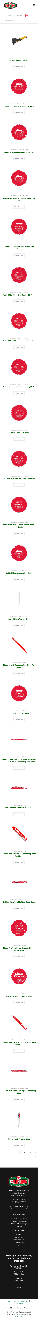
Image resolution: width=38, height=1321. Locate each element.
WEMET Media (19, 1316)
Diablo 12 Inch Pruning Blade (19, 619)
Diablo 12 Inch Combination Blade (19, 573)
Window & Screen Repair (18, 1221)
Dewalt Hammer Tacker (19, 60)
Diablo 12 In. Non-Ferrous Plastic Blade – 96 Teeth (19, 526)
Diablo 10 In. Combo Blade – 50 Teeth (19, 152)
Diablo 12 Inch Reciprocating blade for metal (19, 666)
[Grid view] (27, 15)
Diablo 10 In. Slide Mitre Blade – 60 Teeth (19, 295)
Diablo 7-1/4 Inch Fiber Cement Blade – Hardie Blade (19, 949)
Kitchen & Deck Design (19, 1224)
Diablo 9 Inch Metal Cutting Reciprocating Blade (19, 1092)
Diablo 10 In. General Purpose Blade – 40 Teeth (19, 199)
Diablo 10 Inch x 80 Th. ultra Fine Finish (19, 479)
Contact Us (19, 1207)
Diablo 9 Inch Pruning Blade (19, 1139)
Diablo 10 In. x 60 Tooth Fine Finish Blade (19, 341)
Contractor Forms (19, 1240)
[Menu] (34, 5)
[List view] (31, 15)
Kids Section (19, 1237)
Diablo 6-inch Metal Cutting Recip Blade (19, 902)
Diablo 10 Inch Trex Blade (19, 433)
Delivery (19, 1226)
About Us (19, 1235)
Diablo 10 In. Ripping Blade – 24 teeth (19, 106)
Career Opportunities (19, 1245)
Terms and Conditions (21, 1301)
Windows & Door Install (19, 1219)
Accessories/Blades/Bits (17, 103)
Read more (19, 66)
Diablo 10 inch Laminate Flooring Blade (19, 387)
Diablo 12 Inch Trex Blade (19, 713)
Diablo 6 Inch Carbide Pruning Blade (19, 808)
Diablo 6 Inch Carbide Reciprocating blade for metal (19, 855)
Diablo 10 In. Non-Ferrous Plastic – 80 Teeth (19, 248)
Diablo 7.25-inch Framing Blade (19, 996)
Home (10, 1301)
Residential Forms (19, 1242)
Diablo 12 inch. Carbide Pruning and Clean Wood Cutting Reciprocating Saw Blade (19, 760)
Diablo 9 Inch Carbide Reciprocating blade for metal (19, 1043)
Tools (19, 57)
